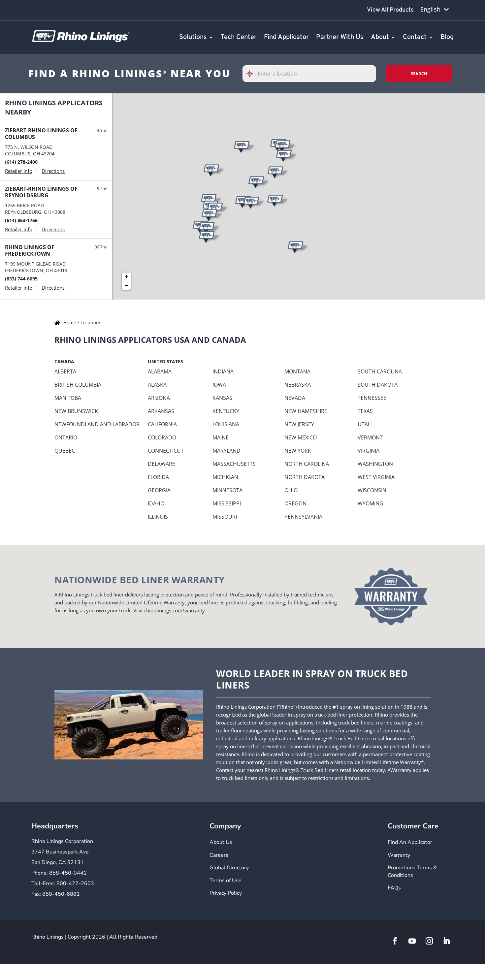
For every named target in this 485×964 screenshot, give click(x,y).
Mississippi (226, 503)
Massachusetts (234, 463)
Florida (158, 477)
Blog (447, 38)
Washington (375, 463)
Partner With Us (340, 38)
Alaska (157, 384)
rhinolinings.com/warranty (174, 610)
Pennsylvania (303, 516)
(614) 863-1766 (21, 220)
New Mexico (300, 437)
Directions (53, 171)
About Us (221, 842)
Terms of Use (226, 880)
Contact (415, 38)
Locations (91, 322)
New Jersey (299, 424)
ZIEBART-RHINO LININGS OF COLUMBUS (41, 133)
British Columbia (77, 384)
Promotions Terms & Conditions (412, 871)
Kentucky (225, 411)
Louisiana (225, 424)
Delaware (161, 463)
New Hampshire (305, 411)
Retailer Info (18, 171)
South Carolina (380, 371)
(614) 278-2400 (21, 162)
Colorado (162, 437)
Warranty (399, 855)
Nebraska (297, 384)
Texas (365, 411)
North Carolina (306, 463)
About (380, 38)
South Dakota (378, 384)
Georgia (159, 490)
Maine (220, 437)
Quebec (64, 450)
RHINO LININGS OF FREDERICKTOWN (29, 250)
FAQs (394, 887)
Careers (219, 855)
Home (70, 322)
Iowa (219, 384)
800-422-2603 (75, 883)
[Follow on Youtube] (412, 941)
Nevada (294, 398)
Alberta (65, 371)
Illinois (158, 516)
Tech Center (239, 38)
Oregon (295, 503)
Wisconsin (372, 490)
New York (297, 450)
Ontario (65, 437)
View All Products (390, 10)
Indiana (223, 371)
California (162, 424)
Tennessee (372, 398)
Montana (297, 371)
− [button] (126, 285)
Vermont (370, 437)
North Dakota (304, 477)
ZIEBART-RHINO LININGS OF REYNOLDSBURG (41, 192)
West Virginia (376, 477)
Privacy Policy (226, 893)
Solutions (193, 38)
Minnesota (227, 490)
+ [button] (126, 276)
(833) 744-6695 (21, 278)
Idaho (156, 503)
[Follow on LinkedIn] (446, 941)
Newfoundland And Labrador (97, 424)
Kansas (222, 398)
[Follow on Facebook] (395, 941)
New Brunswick (76, 411)
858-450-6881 (61, 894)
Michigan (225, 477)
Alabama (160, 371)
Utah (365, 424)
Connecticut (166, 450)
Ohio (291, 490)
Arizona (159, 398)
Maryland (226, 450)
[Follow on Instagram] (429, 941)
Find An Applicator (410, 842)
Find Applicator (286, 38)
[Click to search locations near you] (252, 73)
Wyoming (370, 503)
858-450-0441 (68, 873)
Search (419, 74)
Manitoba (67, 398)
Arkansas (161, 411)
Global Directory (229, 867)
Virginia (368, 450)
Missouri (224, 516)
